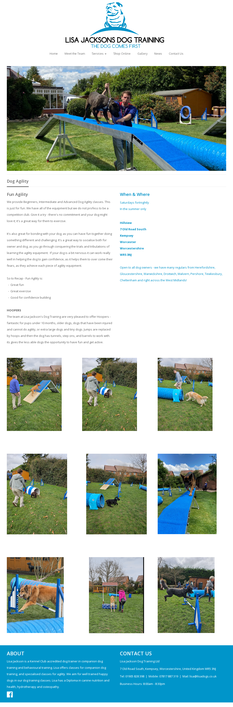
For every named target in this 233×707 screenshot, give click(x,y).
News (158, 53)
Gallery (142, 53)
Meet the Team (75, 53)
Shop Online (122, 53)
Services (98, 53)
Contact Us (176, 53)
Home (54, 53)
